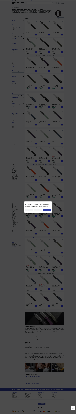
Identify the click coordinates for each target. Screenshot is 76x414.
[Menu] (74, 406)
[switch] (73, 408)
